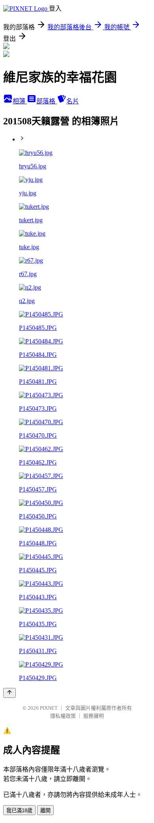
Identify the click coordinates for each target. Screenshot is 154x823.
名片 (72, 101)
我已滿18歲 (19, 810)
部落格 (46, 101)
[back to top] (9, 693)
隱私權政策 (63, 716)
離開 (45, 810)
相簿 (20, 101)
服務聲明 (93, 716)
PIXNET (49, 708)
